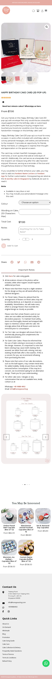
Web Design (31, 677)
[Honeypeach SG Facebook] (4, 611)
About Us (5, 624)
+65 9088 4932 (19, 386)
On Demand (6, 627)
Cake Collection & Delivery (11, 647)
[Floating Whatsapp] (46, 663)
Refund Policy (7, 661)
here (11, 276)
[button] (33, 11)
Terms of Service (8, 654)
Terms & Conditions (9, 658)
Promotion (6, 637)
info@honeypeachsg (19, 389)
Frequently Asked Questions (12, 651)
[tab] (26, 270)
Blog (4, 634)
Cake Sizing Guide (8, 641)
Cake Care (5, 644)
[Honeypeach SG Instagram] (9, 611)
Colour (4, 204)
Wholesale (6, 631)
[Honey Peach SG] (6, 10)
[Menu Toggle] (46, 10)
